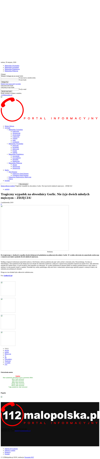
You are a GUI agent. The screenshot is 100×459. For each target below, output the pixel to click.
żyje (6, 364)
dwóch (7, 350)
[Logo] (50, 121)
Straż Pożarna (13, 172)
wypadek (7, 363)
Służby (7, 170)
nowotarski (15, 156)
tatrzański (15, 159)
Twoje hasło (22, 80)
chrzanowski (16, 133)
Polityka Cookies (10, 450)
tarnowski (15, 145)
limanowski (16, 161)
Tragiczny (8, 361)
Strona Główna (9, 126)
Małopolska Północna (11, 71)
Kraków (18, 376)
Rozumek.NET (29, 457)
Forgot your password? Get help (11, 84)
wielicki (14, 138)
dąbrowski (15, 149)
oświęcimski (16, 135)
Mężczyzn (8, 354)
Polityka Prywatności (11, 449)
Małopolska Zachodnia (12, 67)
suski (14, 140)
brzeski (14, 151)
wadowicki (15, 136)
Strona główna (5, 186)
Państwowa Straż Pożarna (20, 173)
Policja (11, 179)
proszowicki (16, 168)
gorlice (7, 352)
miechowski (16, 166)
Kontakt (7, 180)
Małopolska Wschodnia (12, 65)
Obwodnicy (8, 359)
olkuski (14, 165)
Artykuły (7, 128)
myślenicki (15, 142)
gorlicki (14, 152)
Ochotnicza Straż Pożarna (20, 175)
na (5, 356)
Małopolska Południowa (12, 69)
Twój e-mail (22, 89)
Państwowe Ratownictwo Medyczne (20, 177)
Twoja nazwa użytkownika (27, 78)
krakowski (15, 131)
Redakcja (7, 452)
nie (6, 357)
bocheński (15, 147)
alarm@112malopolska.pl (22, 431)
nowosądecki (16, 158)
